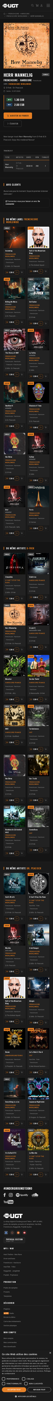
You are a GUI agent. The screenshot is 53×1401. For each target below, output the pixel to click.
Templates (8, 1296)
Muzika (8, 949)
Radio (9, 1313)
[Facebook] (5, 1195)
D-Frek (8, 88)
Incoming (8, 250)
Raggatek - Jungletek (12, 1271)
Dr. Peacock (18, 88)
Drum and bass (9, 1258)
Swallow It (9, 406)
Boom (7, 1052)
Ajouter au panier (19, 115)
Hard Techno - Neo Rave (13, 1254)
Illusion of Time (35, 405)
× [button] (50, 1353)
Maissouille (35, 693)
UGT (30, 732)
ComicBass (33, 829)
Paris (31, 509)
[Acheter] (22, 272)
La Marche (33, 1153)
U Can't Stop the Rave (37, 897)
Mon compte (8, 1338)
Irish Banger (34, 948)
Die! (8, 510)
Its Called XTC (10, 1153)
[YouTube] (9, 1202)
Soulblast (15, 736)
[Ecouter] (26, 45)
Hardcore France (37, 580)
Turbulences (34, 729)
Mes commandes (10, 1342)
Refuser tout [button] (39, 1390)
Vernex (33, 522)
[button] (26, 1396)
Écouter (14, 123)
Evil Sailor (33, 302)
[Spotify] (22, 1195)
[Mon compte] (41, 5)
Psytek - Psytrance (35, 1161)
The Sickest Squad (37, 265)
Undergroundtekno (14, 1055)
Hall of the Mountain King (37, 251)
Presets (7, 1292)
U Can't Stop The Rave (12, 581)
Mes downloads (10, 1346)
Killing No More (11, 303)
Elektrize (32, 577)
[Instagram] (11, 1195)
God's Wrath (10, 897)
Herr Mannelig (10, 628)
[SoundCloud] (35, 1195)
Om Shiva (8, 457)
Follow (32, 458)
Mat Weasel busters (38, 1066)
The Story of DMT (12, 353)
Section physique (10, 1325)
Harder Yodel (34, 679)
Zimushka (9, 577)
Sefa (8, 266)
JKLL (14, 693)
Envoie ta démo (9, 1317)
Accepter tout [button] (14, 1390)
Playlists (7, 1309)
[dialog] (26, 1375)
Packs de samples (10, 1288)
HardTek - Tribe (34, 906)
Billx (8, 368)
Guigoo (33, 1117)
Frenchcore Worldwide (10, 255)
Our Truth (33, 778)
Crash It (35, 629)
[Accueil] (5, 14)
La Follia (32, 354)
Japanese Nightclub (36, 1102)
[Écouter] (17, 272)
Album (31, 228)
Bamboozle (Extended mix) (13, 830)
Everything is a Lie (12, 1102)
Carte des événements (12, 1321)
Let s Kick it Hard (36, 1052)
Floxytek (10, 1066)
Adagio (31, 1001)
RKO (6, 729)
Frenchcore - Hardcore (18, 80)
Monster (8, 679)
